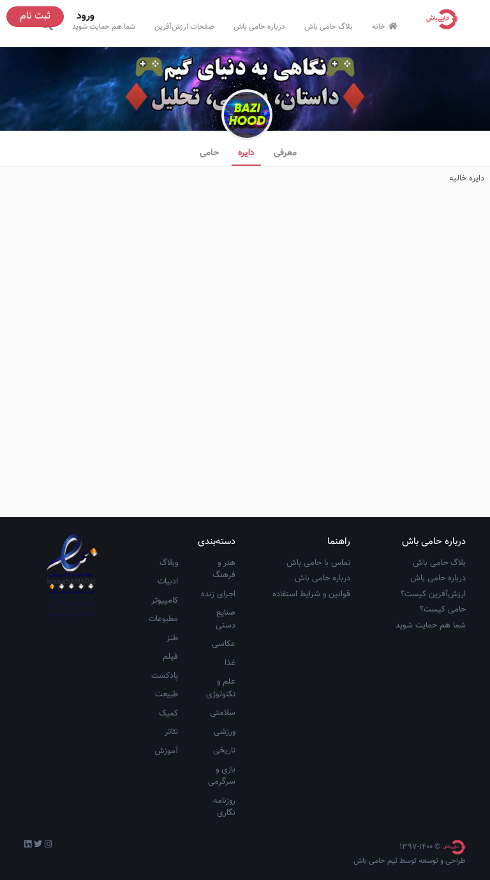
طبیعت (166, 694)
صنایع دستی (225, 619)
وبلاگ (169, 563)
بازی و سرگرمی (221, 776)
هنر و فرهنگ (223, 569)
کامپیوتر (164, 600)
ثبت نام (35, 16)
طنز (172, 638)
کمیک (168, 713)
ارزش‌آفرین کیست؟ (433, 594)
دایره (246, 153)
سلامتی (222, 713)
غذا (230, 663)
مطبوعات (163, 619)
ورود (85, 16)
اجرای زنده (218, 594)
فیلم (170, 656)
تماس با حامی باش (318, 563)
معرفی (285, 153)
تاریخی (224, 750)
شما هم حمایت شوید (103, 27)
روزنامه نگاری (224, 807)
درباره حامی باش (259, 27)
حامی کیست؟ (443, 609)
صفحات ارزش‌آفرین (184, 27)
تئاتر (171, 732)
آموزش (166, 751)
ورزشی (224, 732)
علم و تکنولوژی (220, 688)
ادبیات (168, 581)
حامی (209, 153)
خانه (378, 27)
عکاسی (223, 644)
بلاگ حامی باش (328, 27)
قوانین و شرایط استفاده (311, 594)
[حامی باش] (445, 19)
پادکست (164, 676)
